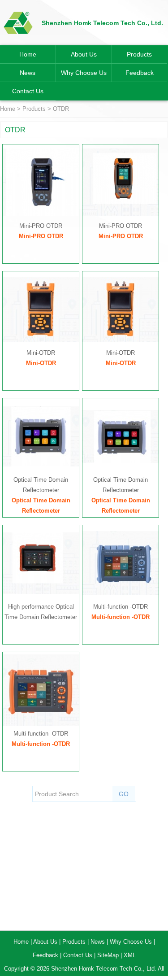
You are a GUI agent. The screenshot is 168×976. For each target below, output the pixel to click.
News (27, 72)
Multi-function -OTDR (120, 606)
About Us (84, 54)
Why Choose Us (84, 72)
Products (139, 54)
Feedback (139, 72)
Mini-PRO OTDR (40, 225)
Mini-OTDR (40, 352)
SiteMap (108, 955)
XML (130, 955)
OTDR (61, 108)
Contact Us (27, 91)
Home (27, 54)
